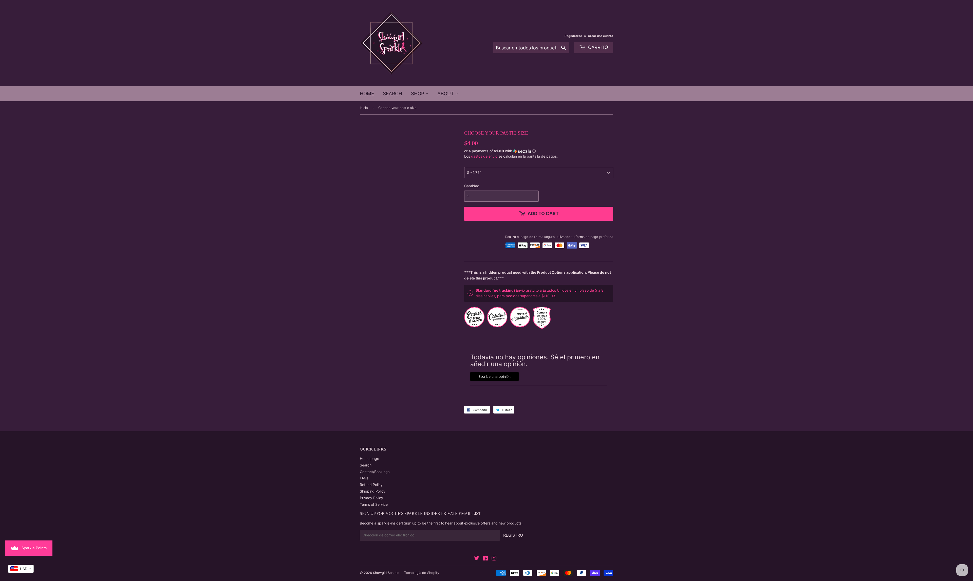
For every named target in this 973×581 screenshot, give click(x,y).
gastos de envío (484, 156)
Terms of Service (374, 504)
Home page (369, 458)
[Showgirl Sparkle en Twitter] (476, 559)
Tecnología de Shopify (421, 573)
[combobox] (21, 569)
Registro (513, 535)
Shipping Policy (372, 491)
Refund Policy (371, 484)
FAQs (364, 478)
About (446, 94)
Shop (418, 94)
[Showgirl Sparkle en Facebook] (485, 559)
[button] (538, 151)
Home (367, 94)
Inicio (364, 108)
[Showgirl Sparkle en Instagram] (494, 559)
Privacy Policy (371, 498)
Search (392, 94)
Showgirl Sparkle (386, 573)
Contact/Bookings (374, 472)
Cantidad (471, 186)
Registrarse (573, 36)
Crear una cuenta (600, 36)
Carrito (597, 47)
